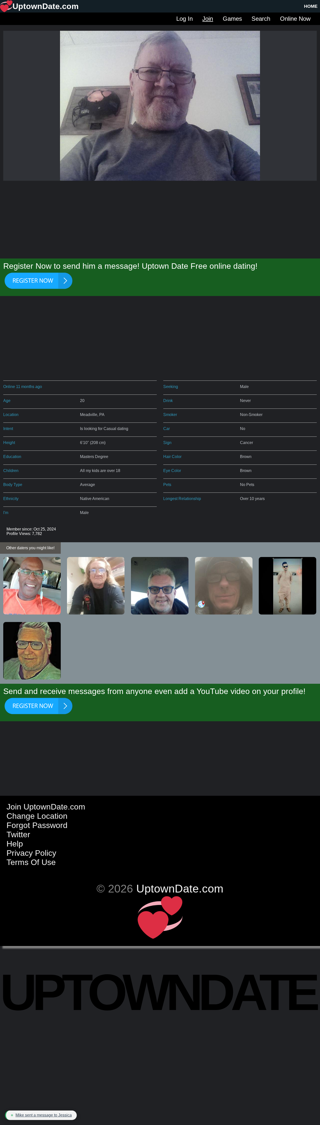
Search (261, 18)
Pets (167, 484)
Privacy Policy (31, 853)
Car (166, 428)
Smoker (170, 414)
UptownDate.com (179, 888)
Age (6, 400)
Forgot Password (37, 825)
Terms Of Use (31, 862)
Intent (8, 428)
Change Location (37, 816)
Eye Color (172, 470)
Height (9, 442)
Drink (168, 400)
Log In (184, 18)
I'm (5, 512)
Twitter (18, 834)
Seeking (170, 386)
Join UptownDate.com (45, 806)
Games (232, 18)
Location (10, 414)
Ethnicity (10, 498)
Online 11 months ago (22, 386)
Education (12, 456)
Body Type (12, 484)
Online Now (295, 18)
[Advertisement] (160, 219)
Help (14, 843)
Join (207, 18)
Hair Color (172, 456)
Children (10, 470)
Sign (167, 442)
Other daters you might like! (30, 548)
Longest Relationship (182, 498)
